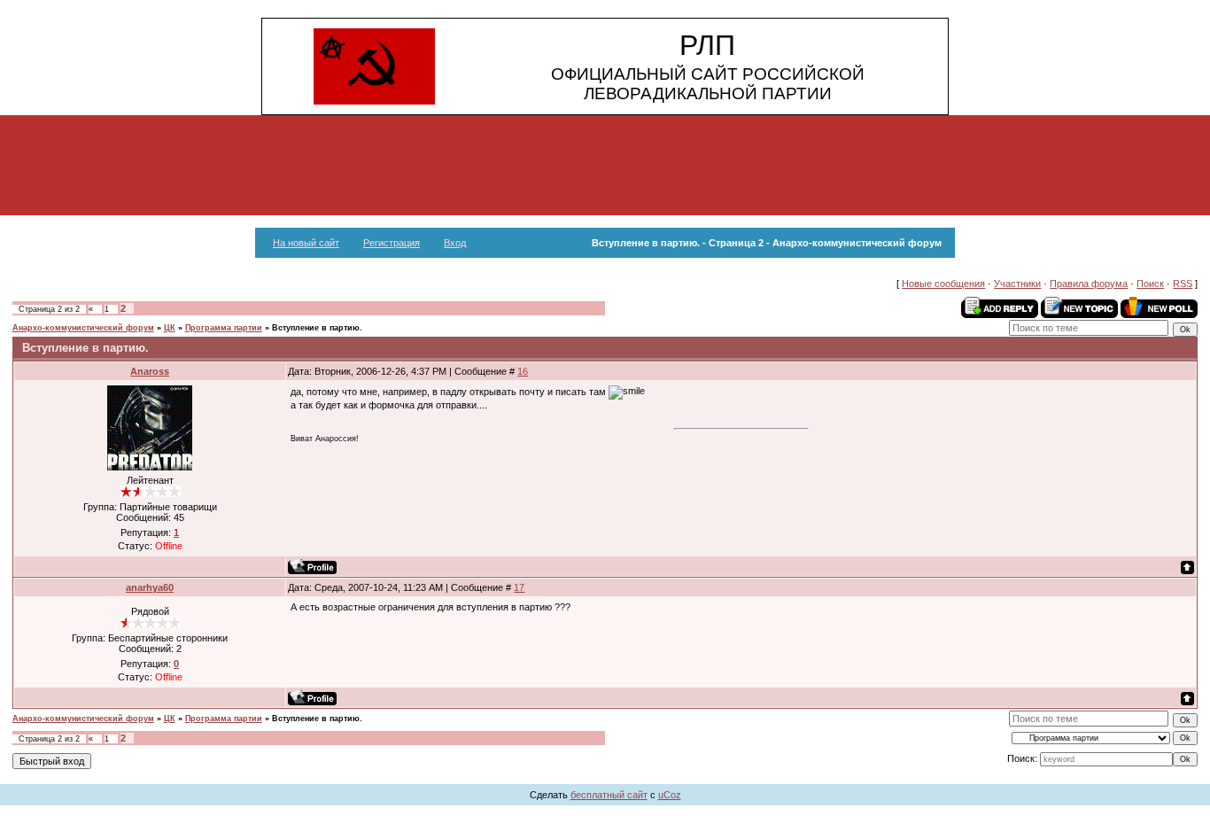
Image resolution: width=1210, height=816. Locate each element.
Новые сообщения (943, 283)
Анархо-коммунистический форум (83, 327)
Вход (455, 242)
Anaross (149, 371)
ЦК (169, 327)
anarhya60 (150, 587)
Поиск (1150, 283)
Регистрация (391, 242)
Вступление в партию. (317, 327)
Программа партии (223, 327)
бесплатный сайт (609, 794)
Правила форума (1089, 283)
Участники (1017, 283)
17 (519, 587)
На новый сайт (306, 242)
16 (522, 371)
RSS (1182, 283)
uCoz (669, 794)
